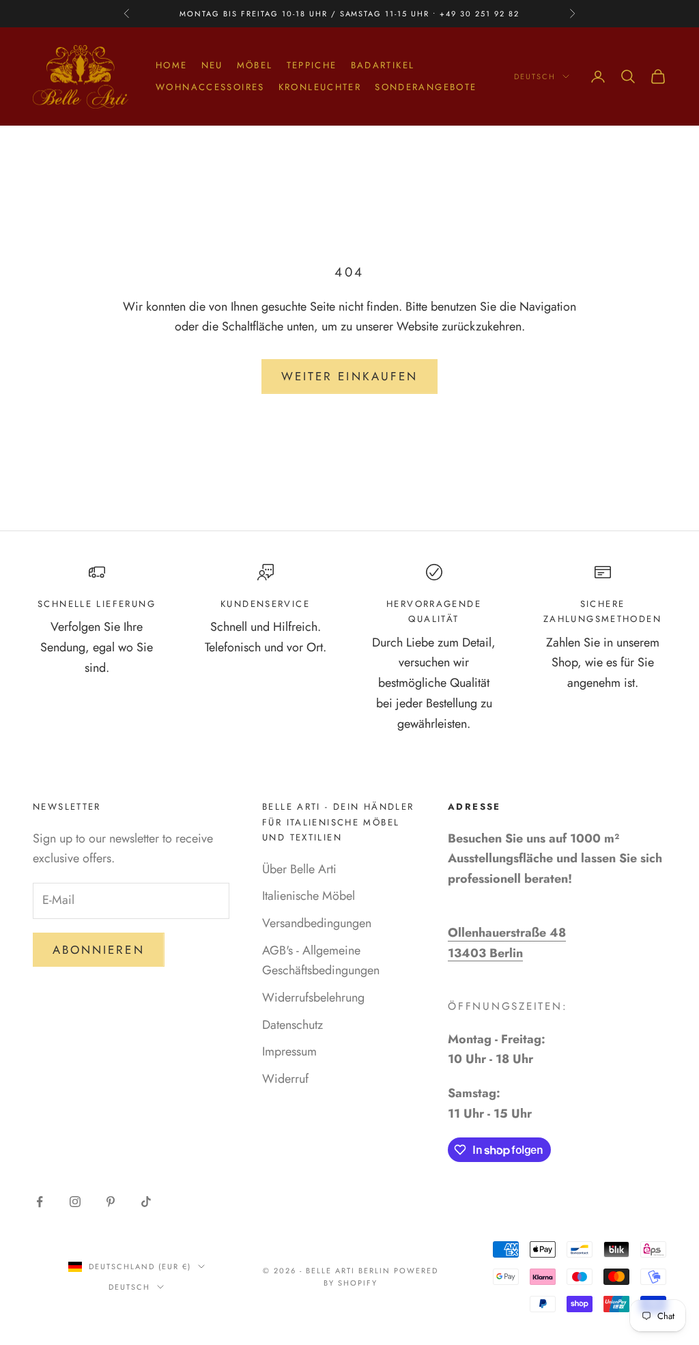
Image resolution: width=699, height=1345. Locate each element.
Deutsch (535, 76)
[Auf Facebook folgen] (39, 1201)
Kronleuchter (320, 87)
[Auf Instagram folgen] (75, 1201)
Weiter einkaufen (349, 376)
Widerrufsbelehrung (313, 997)
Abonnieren (99, 950)
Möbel (255, 65)
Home (172, 65)
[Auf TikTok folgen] (146, 1201)
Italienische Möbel (308, 896)
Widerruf (285, 1079)
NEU (212, 65)
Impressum (289, 1051)
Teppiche (312, 65)
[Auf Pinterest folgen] (110, 1201)
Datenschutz (292, 1025)
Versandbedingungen (316, 923)
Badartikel (383, 65)
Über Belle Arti (299, 869)
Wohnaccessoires (210, 87)
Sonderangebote (425, 87)
